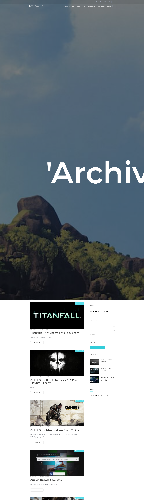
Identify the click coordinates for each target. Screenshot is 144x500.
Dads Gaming (36, 6)
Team (84, 6)
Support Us (91, 6)
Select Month (96, 347)
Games (92, 326)
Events (92, 330)
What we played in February (106, 360)
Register (109, 6)
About (79, 6)
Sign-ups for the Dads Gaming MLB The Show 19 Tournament (107, 379)
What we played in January (106, 369)
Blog (73, 6)
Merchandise (100, 6)
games (34, 329)
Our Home (67, 6)
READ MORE (37, 342)
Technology (94, 334)
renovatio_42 (45, 329)
